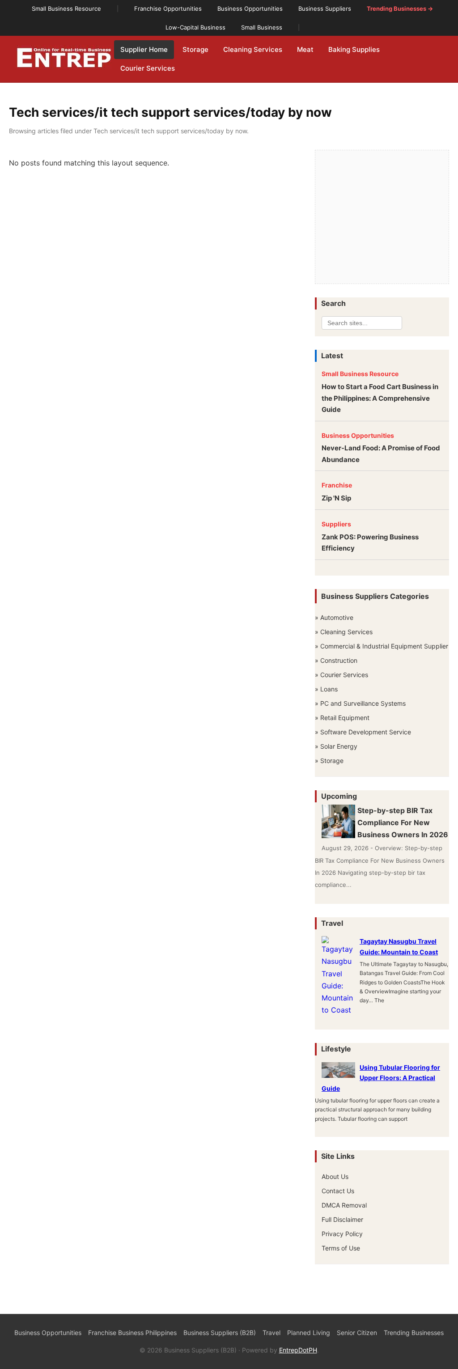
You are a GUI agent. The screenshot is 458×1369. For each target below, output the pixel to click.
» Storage (329, 760)
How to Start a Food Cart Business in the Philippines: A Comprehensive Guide (380, 398)
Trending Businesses (414, 1332)
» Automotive (334, 617)
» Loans (326, 689)
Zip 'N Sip (336, 498)
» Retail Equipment (342, 717)
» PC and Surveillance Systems (360, 703)
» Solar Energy (336, 746)
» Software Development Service (363, 732)
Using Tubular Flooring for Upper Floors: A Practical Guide (381, 1078)
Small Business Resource (360, 373)
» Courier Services (341, 674)
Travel (271, 1332)
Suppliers (336, 524)
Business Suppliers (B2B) (219, 1332)
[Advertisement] (382, 217)
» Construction (336, 660)
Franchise (337, 485)
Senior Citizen (357, 1332)
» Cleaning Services (344, 632)
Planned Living (308, 1332)
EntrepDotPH (298, 1350)
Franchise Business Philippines (132, 1332)
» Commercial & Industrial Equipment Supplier (381, 646)
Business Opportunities (358, 435)
